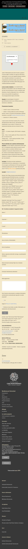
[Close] (16, 56)
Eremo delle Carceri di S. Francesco (10, 487)
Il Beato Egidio (5, 425)
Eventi (8, 60)
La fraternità (4, 430)
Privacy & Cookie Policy (11, 303)
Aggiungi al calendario (11, 46)
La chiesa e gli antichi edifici (8, 428)
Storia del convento (6, 423)
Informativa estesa (20, 6)
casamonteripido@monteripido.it (13, 449)
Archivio (3, 418)
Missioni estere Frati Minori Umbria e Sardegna (12, 523)
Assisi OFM (17, 470)
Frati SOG (4, 532)
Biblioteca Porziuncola (7, 499)
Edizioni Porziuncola (6, 541)
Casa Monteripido (6, 361)
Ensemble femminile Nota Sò (18, 115)
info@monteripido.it (11, 172)
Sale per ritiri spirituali (7, 439)
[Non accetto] (26, 4)
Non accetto (11, 6)
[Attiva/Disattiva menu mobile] (25, 18)
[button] (12, 64)
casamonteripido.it (8, 450)
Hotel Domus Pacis (6, 508)
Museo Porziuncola (6, 496)
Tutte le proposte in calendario (8, 416)
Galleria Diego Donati (7, 436)
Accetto (5, 6)
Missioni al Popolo (6, 520)
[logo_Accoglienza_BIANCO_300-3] (14, 372)
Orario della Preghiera (7, 432)
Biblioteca (4, 434)
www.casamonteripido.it (7, 331)
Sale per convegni (6, 441)
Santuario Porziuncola (7, 484)
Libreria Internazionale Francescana (10, 543)
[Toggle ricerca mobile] (22, 18)
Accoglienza (4, 411)
